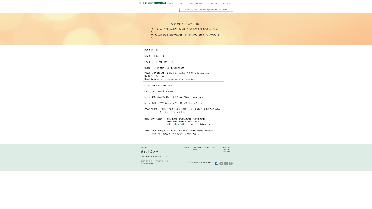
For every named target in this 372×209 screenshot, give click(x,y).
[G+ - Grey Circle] (226, 163)
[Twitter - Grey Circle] (221, 163)
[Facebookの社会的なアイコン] (216, 163)
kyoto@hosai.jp (156, 79)
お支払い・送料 (178, 124)
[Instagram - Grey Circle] (231, 163)
